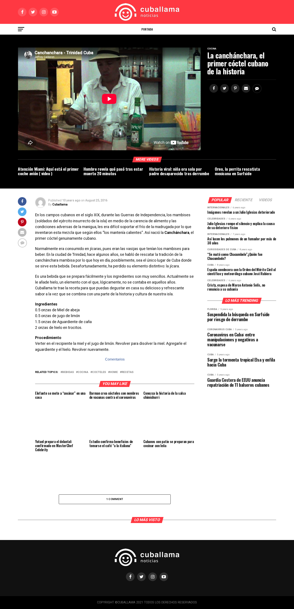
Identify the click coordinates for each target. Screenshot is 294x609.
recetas (127, 372)
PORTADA (147, 29)
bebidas (68, 372)
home (114, 372)
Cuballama (60, 204)
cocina (83, 372)
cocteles (99, 372)
